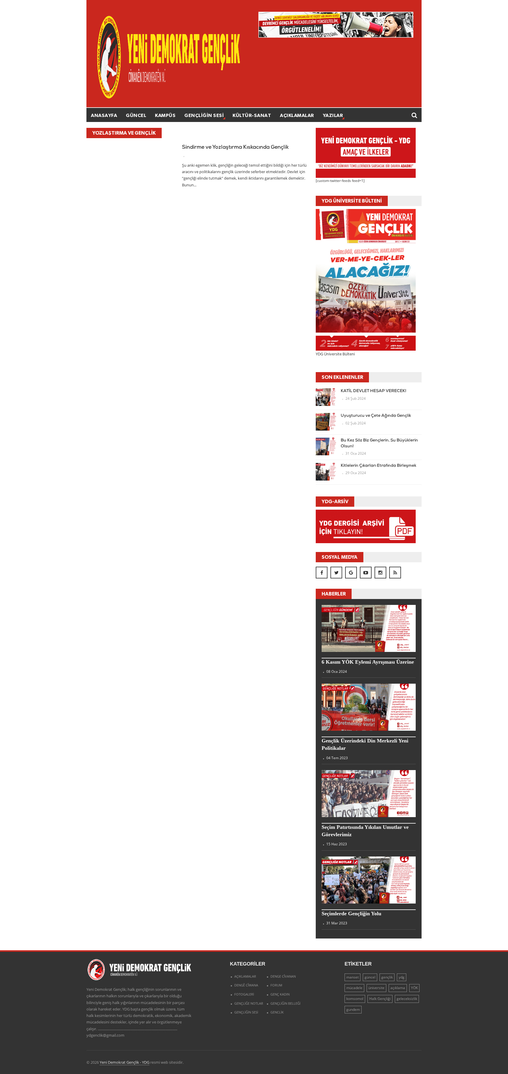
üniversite (376, 987)
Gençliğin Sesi (204, 115)
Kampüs (165, 115)
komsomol (354, 998)
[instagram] (380, 572)
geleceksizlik (407, 998)
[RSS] (395, 572)
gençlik (387, 977)
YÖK (414, 987)
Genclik (277, 1012)
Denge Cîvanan (283, 976)
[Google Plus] (351, 572)
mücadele (354, 987)
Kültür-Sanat (252, 115)
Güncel (136, 115)
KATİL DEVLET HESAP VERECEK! (373, 391)
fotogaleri (244, 994)
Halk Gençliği (380, 998)
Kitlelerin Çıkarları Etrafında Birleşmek (378, 466)
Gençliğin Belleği (285, 1003)
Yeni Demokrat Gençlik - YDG (124, 1062)
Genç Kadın (280, 994)
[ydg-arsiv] (366, 525)
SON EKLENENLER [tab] (342, 377)
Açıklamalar (297, 115)
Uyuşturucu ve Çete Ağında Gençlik (376, 416)
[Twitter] (336, 572)
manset (352, 977)
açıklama (397, 987)
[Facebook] (321, 572)
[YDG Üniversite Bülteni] (366, 279)
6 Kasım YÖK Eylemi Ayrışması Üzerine (368, 662)
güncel (370, 977)
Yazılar (333, 115)
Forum (276, 985)
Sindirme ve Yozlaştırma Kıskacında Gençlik (235, 147)
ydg (402, 977)
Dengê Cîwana (246, 985)
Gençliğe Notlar (248, 1003)
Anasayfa (104, 115)
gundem (353, 1009)
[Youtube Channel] (366, 572)
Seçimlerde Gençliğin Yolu (351, 913)
